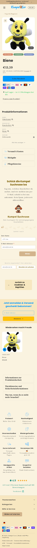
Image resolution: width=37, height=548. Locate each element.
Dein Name (5, 236)
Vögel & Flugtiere (11, 14)
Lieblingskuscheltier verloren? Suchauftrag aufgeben (17, 2)
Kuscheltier (29, 54)
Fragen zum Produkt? (11, 99)
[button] (31, 8)
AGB (3, 543)
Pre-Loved (8, 54)
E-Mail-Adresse (7, 243)
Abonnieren (17, 318)
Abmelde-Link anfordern (26, 267)
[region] (18, 2)
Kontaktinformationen (21, 543)
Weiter (27, 254)
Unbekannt (18, 54)
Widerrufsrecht (7, 540)
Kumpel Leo (12, 535)
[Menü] (4, 7)
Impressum (6, 545)
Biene (4, 357)
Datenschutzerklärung (22, 540)
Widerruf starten (12, 514)
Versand (26, 71)
